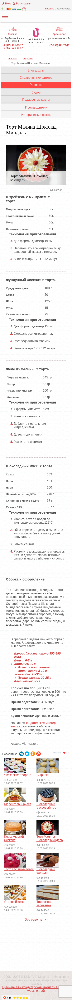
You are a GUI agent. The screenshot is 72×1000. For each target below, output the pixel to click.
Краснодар (59, 33)
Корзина (49, 8)
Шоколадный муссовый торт (47, 805)
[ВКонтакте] (21, 752)
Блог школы (36, 70)
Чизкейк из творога (17, 775)
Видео (36, 92)
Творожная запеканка (44, 903)
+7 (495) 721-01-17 (12, 45)
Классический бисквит (14, 838)
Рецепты (36, 84)
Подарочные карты (36, 99)
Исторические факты (36, 114)
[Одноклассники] (33, 752)
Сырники (42, 775)
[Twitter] (27, 752)
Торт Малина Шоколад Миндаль (49, 838)
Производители (36, 107)
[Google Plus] (38, 752)
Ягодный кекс (14, 901)
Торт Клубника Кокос (19, 869)
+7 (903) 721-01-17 (12, 48)
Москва (12, 33)
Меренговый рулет (17, 804)
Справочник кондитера (36, 77)
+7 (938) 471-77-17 (59, 45)
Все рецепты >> (36, 919)
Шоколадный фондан (45, 871)
